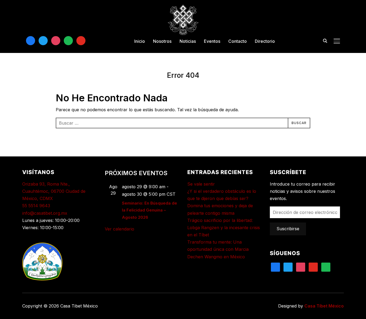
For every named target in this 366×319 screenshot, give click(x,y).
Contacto (237, 41)
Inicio (139, 41)
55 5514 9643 (36, 205)
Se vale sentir (201, 184)
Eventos (212, 41)
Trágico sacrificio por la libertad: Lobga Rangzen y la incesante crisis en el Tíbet (223, 227)
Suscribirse (288, 228)
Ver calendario (119, 229)
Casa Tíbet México (324, 306)
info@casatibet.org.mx (44, 213)
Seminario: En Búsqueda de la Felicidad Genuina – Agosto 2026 (149, 210)
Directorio (265, 41)
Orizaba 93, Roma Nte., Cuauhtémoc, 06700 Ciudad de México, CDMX (53, 191)
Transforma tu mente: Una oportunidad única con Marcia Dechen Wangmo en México (218, 249)
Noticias (188, 41)
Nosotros (162, 41)
